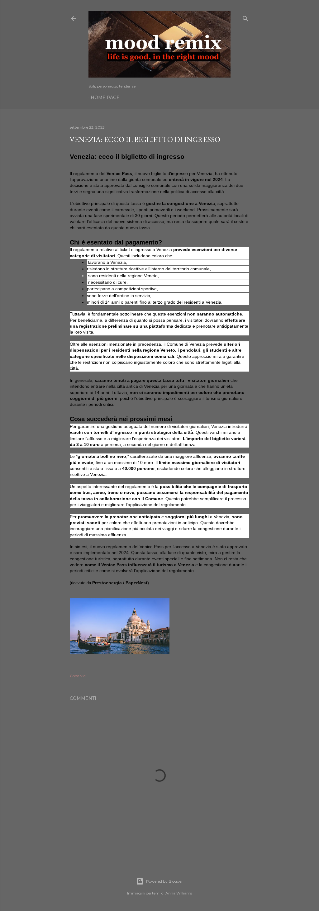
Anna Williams (178, 893)
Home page (105, 97)
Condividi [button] (78, 675)
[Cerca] (245, 17)
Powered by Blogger (164, 881)
